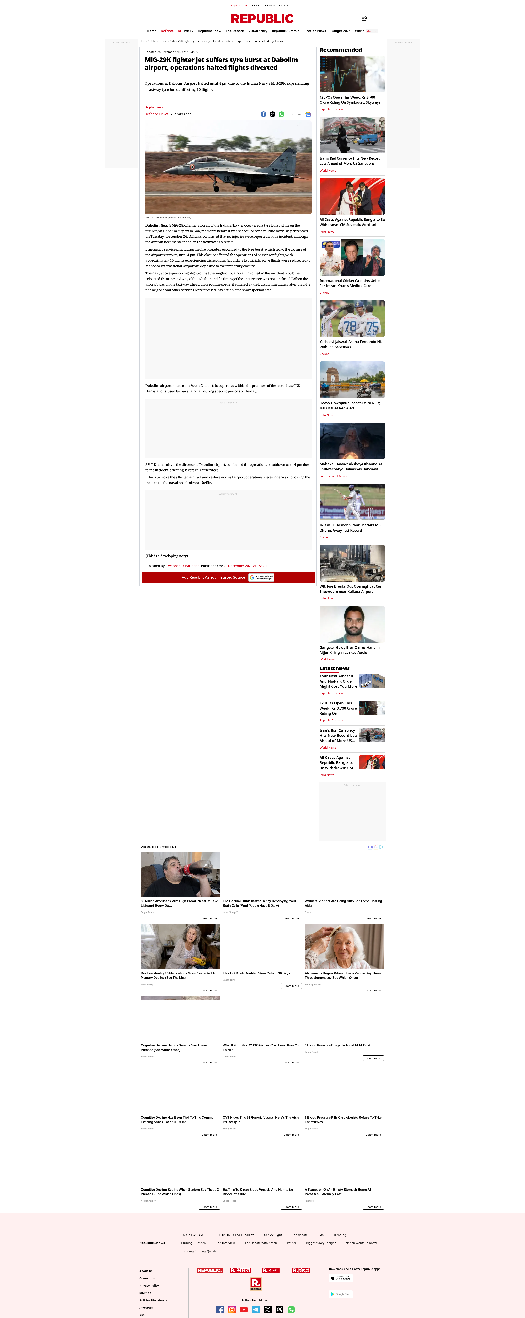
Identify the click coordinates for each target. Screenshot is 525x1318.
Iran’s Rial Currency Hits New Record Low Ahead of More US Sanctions (350, 161)
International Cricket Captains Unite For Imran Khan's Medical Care (349, 283)
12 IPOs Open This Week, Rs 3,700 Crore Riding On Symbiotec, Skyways (350, 100)
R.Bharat (256, 5)
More (369, 31)
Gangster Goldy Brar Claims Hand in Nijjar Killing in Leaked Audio (350, 650)
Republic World (239, 5)
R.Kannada (284, 5)
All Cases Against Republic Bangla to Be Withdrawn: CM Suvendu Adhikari (352, 222)
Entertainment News (333, 476)
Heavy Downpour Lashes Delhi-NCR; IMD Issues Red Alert (350, 405)
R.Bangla (270, 5)
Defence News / (160, 41)
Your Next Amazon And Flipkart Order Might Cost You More (338, 681)
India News (327, 231)
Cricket (324, 292)
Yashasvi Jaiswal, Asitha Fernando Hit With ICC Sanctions (351, 344)
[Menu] (362, 18)
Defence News (156, 114)
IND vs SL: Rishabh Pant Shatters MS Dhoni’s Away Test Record (350, 528)
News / (144, 41)
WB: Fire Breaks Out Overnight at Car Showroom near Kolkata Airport (350, 589)
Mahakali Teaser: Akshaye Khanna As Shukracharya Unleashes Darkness (351, 466)
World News (328, 170)
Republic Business (332, 109)
